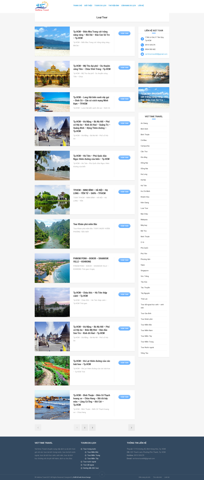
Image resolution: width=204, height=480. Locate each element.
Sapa (143, 265)
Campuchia (145, 146)
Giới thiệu (91, 5)
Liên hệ (136, 5)
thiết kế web (77, 477)
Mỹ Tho (144, 231)
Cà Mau (144, 140)
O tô (142, 242)
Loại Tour (144, 208)
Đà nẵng (144, 157)
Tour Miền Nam (147, 330)
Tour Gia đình (146, 313)
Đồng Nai (144, 163)
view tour (124, 33)
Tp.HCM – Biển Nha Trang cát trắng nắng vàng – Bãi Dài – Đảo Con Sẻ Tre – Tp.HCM (91, 34)
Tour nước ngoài (89, 462)
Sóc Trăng (145, 276)
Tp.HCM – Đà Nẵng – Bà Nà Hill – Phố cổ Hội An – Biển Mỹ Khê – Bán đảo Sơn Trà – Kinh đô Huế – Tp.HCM (91, 330)
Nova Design (86, 477)
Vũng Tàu (144, 353)
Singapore (145, 271)
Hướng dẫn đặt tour (91, 468)
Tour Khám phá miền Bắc (85, 224)
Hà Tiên (144, 186)
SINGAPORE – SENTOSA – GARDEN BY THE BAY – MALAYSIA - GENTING (155, 74)
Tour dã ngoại (88, 465)
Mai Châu (144, 214)
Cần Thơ (144, 152)
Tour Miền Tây (146, 336)
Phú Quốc (144, 248)
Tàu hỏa (144, 282)
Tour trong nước (89, 449)
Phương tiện (145, 259)
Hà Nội (143, 180)
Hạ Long (144, 174)
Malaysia (144, 220)
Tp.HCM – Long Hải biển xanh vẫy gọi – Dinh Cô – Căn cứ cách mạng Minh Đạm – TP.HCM (91, 100)
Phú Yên (144, 254)
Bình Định (144, 129)
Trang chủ (81, 5)
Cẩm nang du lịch (126, 5)
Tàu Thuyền (145, 288)
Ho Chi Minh (145, 191)
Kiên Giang (145, 203)
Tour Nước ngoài (147, 347)
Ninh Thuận (145, 237)
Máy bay (144, 225)
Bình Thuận (145, 135)
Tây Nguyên (145, 293)
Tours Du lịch (101, 5)
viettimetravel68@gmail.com (156, 54)
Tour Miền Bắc (146, 325)
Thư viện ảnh (113, 5)
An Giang (144, 123)
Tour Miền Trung (147, 342)
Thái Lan (144, 299)
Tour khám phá (146, 319)
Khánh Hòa (145, 197)
